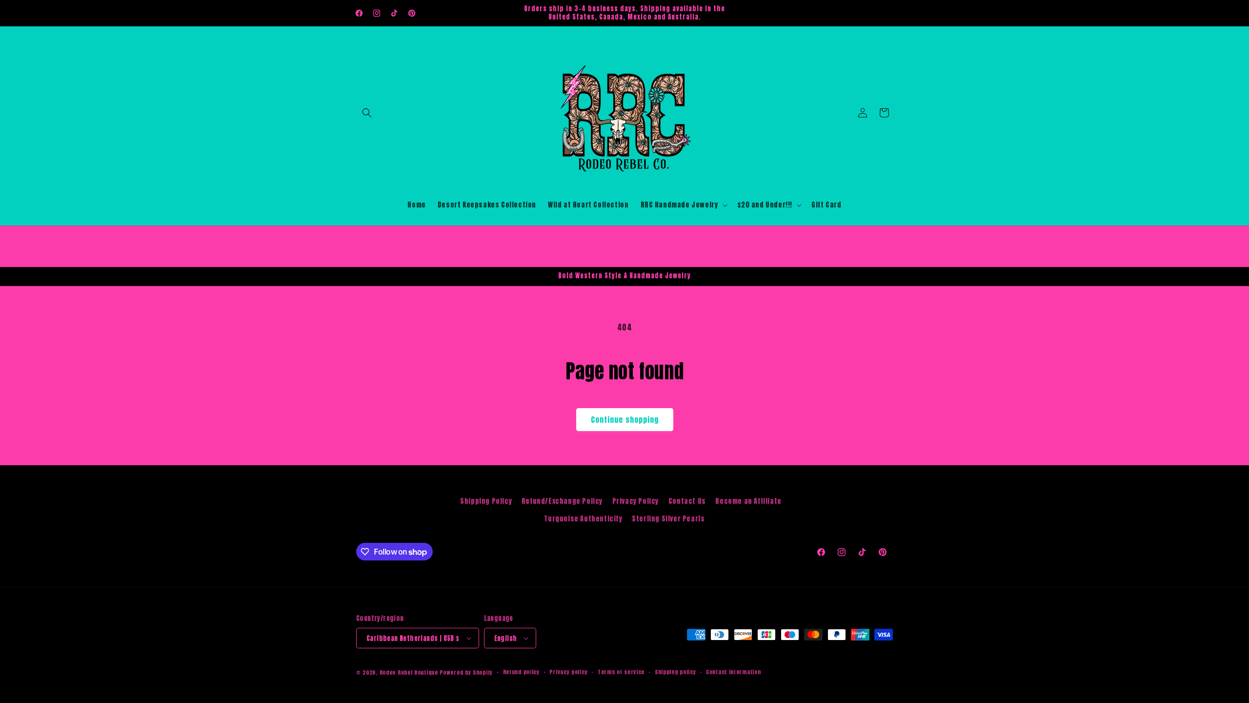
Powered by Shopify (466, 672)
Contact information (733, 672)
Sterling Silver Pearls (668, 519)
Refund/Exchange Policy (562, 501)
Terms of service (621, 672)
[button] (367, 113)
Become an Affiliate (748, 501)
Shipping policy (675, 672)
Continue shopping (625, 419)
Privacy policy (568, 672)
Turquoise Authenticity (583, 519)
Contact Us (687, 501)
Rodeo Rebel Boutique (409, 672)
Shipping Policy (486, 501)
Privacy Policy (635, 501)
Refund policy (521, 672)
